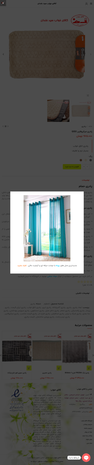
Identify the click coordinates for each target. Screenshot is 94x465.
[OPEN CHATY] (86, 457)
